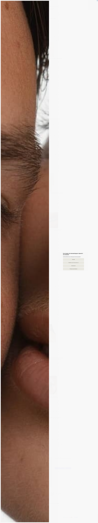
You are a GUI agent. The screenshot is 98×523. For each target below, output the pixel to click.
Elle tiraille (73, 259)
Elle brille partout (73, 265)
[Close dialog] (97, 0)
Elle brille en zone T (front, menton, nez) (73, 262)
